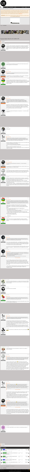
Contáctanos (11, 469)
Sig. (3, 42)
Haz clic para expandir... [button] (17, 257)
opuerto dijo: (8, 71)
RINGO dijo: (8, 98)
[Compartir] (27, 44)
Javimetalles (26, 462)
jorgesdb (4, 454)
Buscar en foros (7, 8)
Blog (4, 7)
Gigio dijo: (8, 237)
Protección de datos (19, 469)
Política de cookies (24, 469)
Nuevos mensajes (2, 8)
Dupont (27, 456)
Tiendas (7, 7)
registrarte (20, 13)
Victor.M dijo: (8, 136)
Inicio (2, 7)
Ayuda (27, 469)
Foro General (8, 451)
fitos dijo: (8, 356)
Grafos (15, 7)
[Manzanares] (15, 21)
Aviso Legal (15, 469)
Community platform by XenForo (15, 471)
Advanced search (11, 8)
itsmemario (26, 460)
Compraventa (11, 7)
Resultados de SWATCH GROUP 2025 (10, 459)
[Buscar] (29, 7)
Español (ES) (2, 469)
